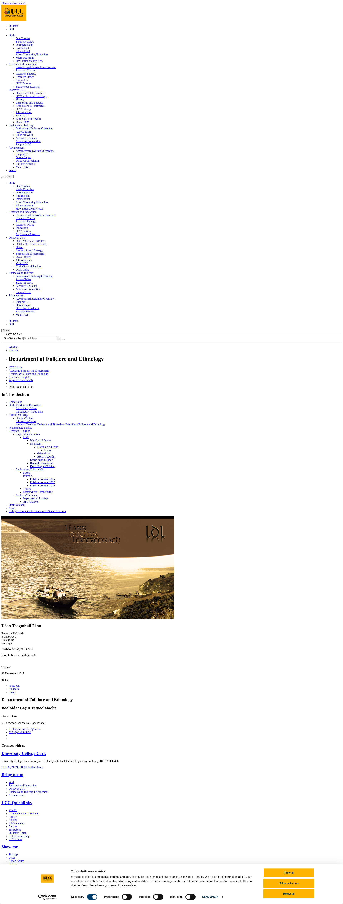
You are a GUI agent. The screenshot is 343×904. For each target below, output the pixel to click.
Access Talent (23, 131)
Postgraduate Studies (20, 427)
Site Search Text (13, 338)
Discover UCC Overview (30, 93)
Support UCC (23, 144)
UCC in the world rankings (31, 96)
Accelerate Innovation (28, 141)
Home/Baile (15, 401)
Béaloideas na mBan (41, 463)
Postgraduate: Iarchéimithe (38, 491)
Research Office (25, 76)
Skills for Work (24, 134)
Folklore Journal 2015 (42, 479)
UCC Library (23, 109)
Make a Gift (22, 166)
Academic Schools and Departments (29, 370)
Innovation (22, 80)
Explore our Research (28, 86)
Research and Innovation (23, 785)
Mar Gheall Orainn (40, 440)
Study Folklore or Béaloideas (25, 405)
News (12, 508)
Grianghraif (43, 453)
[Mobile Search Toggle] (2, 177)
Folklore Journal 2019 (42, 485)
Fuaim (47, 450)
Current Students (18, 414)
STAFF (13, 810)
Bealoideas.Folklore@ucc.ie (24, 729)
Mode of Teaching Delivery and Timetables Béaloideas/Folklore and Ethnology (60, 424)
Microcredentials (25, 57)
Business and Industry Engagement (28, 791)
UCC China (22, 121)
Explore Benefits (25, 163)
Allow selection (289, 883)
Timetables (15, 829)
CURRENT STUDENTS (23, 813)
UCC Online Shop (19, 836)
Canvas (13, 826)
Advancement (16, 795)
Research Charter (25, 70)
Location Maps (34, 767)
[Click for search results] (63, 339)
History (20, 99)
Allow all (289, 872)
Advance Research (26, 138)
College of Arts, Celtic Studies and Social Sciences (37, 511)
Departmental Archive (35, 498)
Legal (12, 857)
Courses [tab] (13, 350)
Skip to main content (13, 2)
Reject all (289, 893)
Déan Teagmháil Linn (42, 466)
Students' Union (18, 832)
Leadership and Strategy (29, 102)
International (23, 51)
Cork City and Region (28, 118)
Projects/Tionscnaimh (21, 380)
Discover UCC (17, 788)
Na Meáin (35, 443)
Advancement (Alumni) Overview (35, 150)
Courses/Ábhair (24, 417)
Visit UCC (22, 115)
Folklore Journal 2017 (42, 482)
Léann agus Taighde (41, 459)
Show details (210, 896)
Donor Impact (23, 157)
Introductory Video (26, 408)
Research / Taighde (19, 377)
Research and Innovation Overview (36, 67)
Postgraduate (23, 47)
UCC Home (15, 367)
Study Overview (25, 41)
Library (13, 819)
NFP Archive (30, 501)
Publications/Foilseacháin (30, 469)
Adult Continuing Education (32, 54)
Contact (13, 816)
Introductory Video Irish (29, 411)
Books (26, 472)
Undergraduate (24, 44)
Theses (27, 488)
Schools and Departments (30, 105)
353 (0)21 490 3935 (20, 732)
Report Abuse (16, 860)
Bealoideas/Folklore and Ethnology (28, 373)
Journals (27, 475)
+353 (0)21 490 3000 (13, 767)
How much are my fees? (29, 60)
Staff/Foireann (17, 504)
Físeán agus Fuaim (47, 446)
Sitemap (13, 854)
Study (12, 782)
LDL (11, 383)
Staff (11, 29)
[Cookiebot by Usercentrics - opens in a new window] (47, 897)
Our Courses (23, 38)
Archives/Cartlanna (27, 495)
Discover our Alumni (27, 160)
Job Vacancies (24, 112)
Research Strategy (26, 73)
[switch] (127, 897)
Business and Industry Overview (34, 128)
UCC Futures (23, 83)
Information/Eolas (26, 421)
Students (13, 25)
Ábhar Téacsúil (45, 456)
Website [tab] (13, 346)
